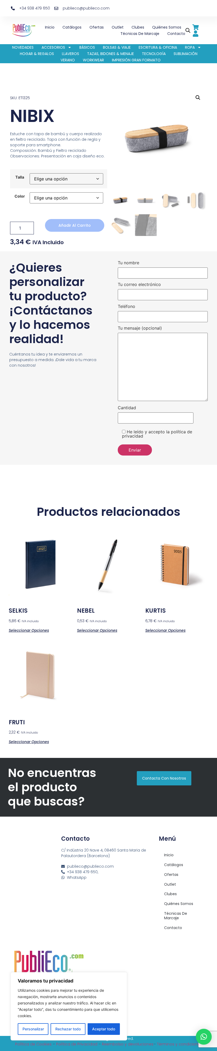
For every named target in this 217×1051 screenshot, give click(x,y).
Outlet (118, 27)
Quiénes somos (166, 27)
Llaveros (70, 53)
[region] (69, 1006)
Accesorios (53, 47)
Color (20, 196)
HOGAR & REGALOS (37, 53)
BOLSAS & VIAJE (117, 47)
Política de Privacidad (76, 1044)
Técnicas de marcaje (139, 33)
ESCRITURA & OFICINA (158, 47)
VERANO (68, 60)
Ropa (190, 47)
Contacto (176, 33)
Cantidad (127, 408)
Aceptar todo (103, 1029)
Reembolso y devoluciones (127, 1044)
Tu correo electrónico (139, 284)
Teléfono (126, 306)
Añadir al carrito (74, 225)
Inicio (50, 27)
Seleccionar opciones (29, 630)
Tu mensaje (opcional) (140, 328)
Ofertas (96, 27)
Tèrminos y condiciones (179, 1044)
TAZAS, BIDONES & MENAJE (110, 53)
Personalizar (33, 1029)
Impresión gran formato (136, 60)
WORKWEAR (93, 60)
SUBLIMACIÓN (185, 53)
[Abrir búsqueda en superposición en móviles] (187, 30)
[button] (198, 97)
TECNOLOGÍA (154, 53)
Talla (19, 177)
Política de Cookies (33, 1044)
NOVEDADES (23, 47)
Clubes (138, 27)
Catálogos (72, 27)
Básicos (87, 47)
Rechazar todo (68, 1029)
